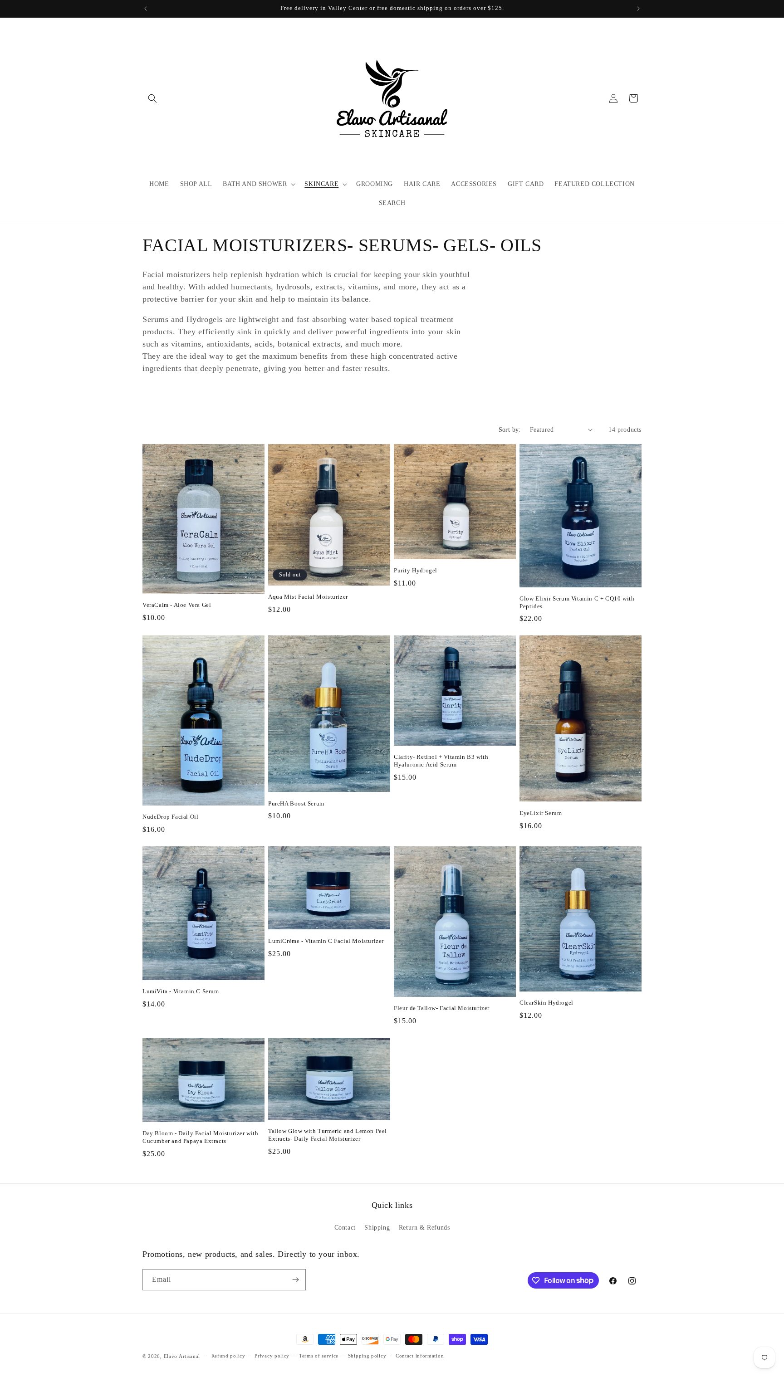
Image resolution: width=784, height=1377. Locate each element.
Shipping (377, 1227)
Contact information (420, 1355)
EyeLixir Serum (540, 813)
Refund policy (228, 1355)
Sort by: (510, 429)
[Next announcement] (638, 8)
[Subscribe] (295, 1279)
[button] (152, 98)
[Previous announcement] (146, 8)
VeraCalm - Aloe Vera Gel (176, 604)
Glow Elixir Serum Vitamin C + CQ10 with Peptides (576, 602)
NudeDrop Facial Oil (170, 816)
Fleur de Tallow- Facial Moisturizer (442, 1008)
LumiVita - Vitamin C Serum (180, 991)
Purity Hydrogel (415, 570)
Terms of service (318, 1355)
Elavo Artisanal (182, 1356)
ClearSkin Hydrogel (546, 1002)
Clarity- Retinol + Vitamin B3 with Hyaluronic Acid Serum (441, 760)
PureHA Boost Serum (296, 803)
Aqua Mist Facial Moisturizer (308, 596)
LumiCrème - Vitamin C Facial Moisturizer (326, 941)
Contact (345, 1227)
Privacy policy (272, 1355)
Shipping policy (367, 1355)
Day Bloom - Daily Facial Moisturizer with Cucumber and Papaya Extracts (200, 1137)
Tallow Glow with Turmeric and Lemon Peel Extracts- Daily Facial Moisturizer (327, 1135)
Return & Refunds (424, 1227)
